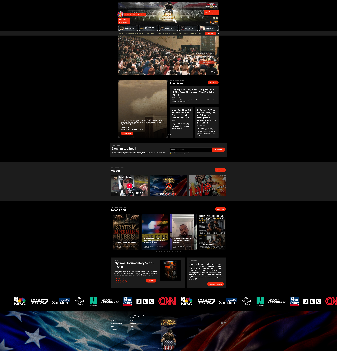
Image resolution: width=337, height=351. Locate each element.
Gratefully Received (134, 14)
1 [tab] (122, 73)
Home (121, 33)
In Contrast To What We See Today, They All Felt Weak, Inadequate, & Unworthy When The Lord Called (206, 116)
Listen (153, 33)
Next (214, 72)
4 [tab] (127, 73)
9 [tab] (136, 73)
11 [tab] (139, 73)
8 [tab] (134, 73)
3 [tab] (125, 73)
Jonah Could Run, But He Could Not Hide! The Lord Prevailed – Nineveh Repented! (181, 114)
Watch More (220, 170)
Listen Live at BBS (213, 12)
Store (147, 33)
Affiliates (193, 33)
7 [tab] (132, 73)
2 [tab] (124, 73)
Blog (180, 33)
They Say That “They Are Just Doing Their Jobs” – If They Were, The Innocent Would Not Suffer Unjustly (193, 92)
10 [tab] (138, 73)
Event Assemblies (163, 33)
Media (200, 33)
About (186, 33)
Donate (210, 33)
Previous (212, 72)
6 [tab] (131, 73)
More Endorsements (215, 284)
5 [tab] (129, 73)
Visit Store (151, 280)
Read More (213, 82)
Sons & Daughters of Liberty (134, 33)
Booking (173, 33)
